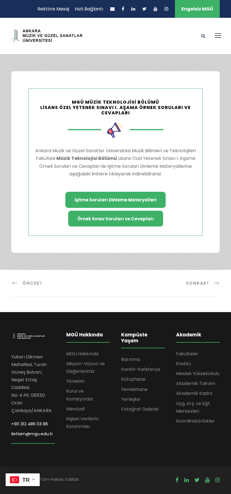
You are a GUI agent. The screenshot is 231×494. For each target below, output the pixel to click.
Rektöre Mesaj (53, 9)
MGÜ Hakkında (82, 354)
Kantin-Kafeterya (140, 369)
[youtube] (155, 9)
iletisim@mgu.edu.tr (32, 434)
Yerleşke (130, 399)
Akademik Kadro (194, 393)
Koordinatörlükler (195, 421)
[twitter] (144, 9)
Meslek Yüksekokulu (197, 373)
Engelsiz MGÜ (197, 9)
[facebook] (123, 9)
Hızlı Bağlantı (89, 9)
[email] (112, 9)
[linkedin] (133, 9)
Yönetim (75, 381)
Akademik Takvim (195, 383)
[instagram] (166, 9)
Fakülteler (187, 354)
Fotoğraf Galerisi (139, 409)
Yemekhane (134, 389)
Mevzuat (75, 409)
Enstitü (183, 363)
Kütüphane (133, 379)
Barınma (130, 359)
